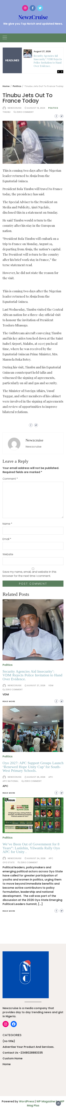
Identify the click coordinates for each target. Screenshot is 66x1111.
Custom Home (13, 1058)
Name (7, 524)
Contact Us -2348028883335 (23, 1053)
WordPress (26, 1101)
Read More (9, 911)
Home (7, 1064)
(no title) (9, 1041)
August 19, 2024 (36, 107)
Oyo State (9, 862)
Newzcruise (14, 107)
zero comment (25, 112)
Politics (53, 107)
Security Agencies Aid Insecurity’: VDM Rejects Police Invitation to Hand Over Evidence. (48, 61)
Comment (10, 479)
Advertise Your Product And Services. (28, 1047)
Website (8, 554)
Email (7, 539)
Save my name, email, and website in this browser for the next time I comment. (29, 574)
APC (51, 858)
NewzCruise (33, 17)
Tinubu (6, 112)
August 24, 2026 (36, 858)
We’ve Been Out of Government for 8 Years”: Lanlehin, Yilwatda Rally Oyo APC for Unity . (31, 848)
